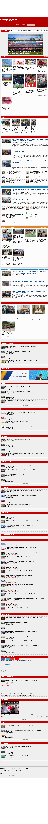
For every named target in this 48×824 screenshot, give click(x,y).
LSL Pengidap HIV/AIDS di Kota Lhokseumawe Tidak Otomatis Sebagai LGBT (20, 412)
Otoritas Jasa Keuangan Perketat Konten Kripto (39, 216)
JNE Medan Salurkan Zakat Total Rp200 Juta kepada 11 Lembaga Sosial (19, 525)
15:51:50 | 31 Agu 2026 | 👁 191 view (12, 548)
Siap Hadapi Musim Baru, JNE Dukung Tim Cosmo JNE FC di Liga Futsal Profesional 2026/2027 (24, 579)
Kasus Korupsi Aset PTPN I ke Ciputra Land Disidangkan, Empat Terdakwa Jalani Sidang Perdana (16, 128)
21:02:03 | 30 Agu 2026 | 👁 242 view (12, 553)
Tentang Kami (2, 768)
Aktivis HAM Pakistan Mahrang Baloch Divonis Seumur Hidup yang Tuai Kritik (38, 181)
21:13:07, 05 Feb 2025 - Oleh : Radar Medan (20, 274)
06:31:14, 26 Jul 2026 (34, 209)
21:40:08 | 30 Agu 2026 (6, 112)
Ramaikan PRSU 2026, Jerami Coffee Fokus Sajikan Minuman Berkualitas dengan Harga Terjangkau (24, 725)
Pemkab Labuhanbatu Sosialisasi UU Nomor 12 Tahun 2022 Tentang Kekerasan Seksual (23, 626)
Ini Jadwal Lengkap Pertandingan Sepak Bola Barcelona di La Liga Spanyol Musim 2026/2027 (24, 603)
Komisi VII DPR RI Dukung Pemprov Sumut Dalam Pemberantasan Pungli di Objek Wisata (14, 177)
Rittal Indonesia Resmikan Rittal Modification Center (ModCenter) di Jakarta (19, 499)
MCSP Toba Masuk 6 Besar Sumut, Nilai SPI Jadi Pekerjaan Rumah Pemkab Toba (21, 400)
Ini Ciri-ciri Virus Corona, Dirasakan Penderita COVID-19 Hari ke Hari (19, 640)
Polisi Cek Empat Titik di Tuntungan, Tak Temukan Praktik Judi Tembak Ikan (19, 355)
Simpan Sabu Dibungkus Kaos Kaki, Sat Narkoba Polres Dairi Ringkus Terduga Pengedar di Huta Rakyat (25, 360)
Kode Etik (23, 768)
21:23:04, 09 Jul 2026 (10, 182)
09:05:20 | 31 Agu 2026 (41, 71)
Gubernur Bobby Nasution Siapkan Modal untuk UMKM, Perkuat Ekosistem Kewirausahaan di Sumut (15, 208)
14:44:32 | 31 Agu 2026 (29, 70)
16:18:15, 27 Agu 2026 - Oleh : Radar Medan (20, 201)
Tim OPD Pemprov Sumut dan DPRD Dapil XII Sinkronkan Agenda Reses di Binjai (38, 172)
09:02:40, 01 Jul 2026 (34, 182)
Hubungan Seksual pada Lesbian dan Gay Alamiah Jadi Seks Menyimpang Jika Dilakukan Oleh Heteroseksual (26, 416)
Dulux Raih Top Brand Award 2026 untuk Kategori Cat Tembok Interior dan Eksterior (21, 495)
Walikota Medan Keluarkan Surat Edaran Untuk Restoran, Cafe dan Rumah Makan (16, 695)
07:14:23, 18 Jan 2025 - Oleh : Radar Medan (20, 294)
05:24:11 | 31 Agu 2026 (41, 95)
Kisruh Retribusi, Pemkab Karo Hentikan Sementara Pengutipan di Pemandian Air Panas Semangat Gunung (38, 316)
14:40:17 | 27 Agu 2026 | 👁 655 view (12, 604)
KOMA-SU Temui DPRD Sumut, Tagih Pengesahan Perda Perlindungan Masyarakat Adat (22, 520)
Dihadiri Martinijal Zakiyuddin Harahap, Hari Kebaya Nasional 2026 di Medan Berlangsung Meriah (24, 478)
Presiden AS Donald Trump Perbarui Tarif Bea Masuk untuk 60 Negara (38, 208)
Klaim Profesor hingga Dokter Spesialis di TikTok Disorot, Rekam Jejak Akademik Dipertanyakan (6, 243)
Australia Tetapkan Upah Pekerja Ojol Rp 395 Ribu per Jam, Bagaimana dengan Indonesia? (14, 220)
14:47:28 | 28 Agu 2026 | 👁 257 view (12, 571)
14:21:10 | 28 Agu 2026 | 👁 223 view (12, 567)
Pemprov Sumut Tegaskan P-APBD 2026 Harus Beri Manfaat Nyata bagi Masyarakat (22, 570)
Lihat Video (3, 716)
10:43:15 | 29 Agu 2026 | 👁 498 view (12, 562)
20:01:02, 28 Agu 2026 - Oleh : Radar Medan (20, 192)
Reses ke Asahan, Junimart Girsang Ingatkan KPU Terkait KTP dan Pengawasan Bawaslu (23, 617)
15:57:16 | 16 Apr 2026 (21, 318)
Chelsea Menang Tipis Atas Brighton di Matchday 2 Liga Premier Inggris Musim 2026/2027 (24, 52)
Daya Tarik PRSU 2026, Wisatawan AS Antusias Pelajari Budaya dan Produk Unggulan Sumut (23, 730)
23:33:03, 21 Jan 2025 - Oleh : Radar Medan (20, 284)
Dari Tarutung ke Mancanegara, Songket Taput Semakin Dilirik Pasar (18, 746)
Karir (27, 768)
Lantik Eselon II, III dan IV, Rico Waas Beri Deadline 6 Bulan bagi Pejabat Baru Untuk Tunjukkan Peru (18, 260)
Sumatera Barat (4, 12)
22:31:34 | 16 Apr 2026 (36, 319)
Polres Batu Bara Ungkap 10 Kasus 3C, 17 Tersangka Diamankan (17, 351)
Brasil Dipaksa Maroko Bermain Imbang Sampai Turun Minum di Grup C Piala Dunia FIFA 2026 (30, 240)
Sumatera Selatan (5, 9)
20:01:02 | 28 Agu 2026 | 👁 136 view (12, 585)
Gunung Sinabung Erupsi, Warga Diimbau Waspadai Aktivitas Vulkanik (19, 542)
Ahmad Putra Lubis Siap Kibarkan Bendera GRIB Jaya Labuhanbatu (18, 391)
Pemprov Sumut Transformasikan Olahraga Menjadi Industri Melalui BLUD (20, 589)
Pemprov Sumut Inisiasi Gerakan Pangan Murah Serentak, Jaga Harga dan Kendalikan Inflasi (24, 593)
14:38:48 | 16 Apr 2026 (6, 336)
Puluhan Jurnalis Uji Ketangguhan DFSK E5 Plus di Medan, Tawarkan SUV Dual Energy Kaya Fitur (24, 490)
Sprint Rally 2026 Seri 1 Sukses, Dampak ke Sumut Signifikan (17, 755)
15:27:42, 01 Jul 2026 (34, 178)
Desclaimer (12, 768)
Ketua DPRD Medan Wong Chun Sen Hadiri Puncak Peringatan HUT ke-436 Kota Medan (38, 177)
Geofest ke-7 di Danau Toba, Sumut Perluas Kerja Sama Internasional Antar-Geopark (22, 315)
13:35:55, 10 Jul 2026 (10, 173)
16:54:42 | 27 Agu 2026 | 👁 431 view (12, 590)
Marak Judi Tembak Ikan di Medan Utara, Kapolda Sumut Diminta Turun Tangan (20, 346)
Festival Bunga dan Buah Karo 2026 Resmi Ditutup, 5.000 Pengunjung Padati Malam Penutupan (23, 465)
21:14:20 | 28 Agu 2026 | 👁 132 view (12, 581)
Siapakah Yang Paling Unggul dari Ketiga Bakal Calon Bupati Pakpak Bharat (15, 693)
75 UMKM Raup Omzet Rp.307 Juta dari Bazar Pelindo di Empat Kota (19, 584)
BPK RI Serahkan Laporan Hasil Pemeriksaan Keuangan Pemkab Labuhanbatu (21, 631)
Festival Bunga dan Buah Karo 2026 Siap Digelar (14, 474)
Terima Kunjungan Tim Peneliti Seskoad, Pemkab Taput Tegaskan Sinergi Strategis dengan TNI (24, 598)
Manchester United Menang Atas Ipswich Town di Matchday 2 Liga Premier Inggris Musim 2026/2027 (29, 90)
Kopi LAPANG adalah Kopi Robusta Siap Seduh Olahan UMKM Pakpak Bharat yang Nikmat (18, 688)
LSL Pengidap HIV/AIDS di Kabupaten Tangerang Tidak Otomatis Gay (18, 426)
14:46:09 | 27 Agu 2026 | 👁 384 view (12, 599)
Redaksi (7, 768)
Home (1, 773)
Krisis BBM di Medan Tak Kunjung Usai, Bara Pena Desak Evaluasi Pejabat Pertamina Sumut (23, 751)
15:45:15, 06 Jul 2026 (34, 173)
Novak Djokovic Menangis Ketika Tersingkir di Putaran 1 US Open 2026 (18, 439)
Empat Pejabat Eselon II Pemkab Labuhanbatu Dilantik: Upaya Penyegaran (19, 386)
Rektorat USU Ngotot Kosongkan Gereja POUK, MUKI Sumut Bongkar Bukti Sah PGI (6, 128)
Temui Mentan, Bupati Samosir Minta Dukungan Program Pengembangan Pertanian (22, 645)
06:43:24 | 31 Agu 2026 (17, 94)
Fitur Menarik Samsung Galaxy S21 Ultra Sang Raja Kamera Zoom (18, 504)
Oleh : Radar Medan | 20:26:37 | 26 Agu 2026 (20, 142)
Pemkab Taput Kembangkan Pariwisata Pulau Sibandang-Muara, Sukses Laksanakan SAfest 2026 (7, 333)
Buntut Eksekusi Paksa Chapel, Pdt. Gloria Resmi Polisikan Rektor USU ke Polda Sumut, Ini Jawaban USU (18, 237)
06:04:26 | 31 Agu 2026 (29, 93)
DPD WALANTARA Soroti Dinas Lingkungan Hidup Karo (16, 622)
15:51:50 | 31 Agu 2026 (17, 71)
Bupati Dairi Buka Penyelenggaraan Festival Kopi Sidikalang (21, 680)
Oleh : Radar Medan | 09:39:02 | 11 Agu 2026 (20, 153)
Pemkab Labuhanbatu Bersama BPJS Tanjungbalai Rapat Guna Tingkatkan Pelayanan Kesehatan (25, 636)
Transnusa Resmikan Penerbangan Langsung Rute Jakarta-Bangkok (7, 315)
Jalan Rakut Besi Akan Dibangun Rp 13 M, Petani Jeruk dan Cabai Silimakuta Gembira (20, 714)
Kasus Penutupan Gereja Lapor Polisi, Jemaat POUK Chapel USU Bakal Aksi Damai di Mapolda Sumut (24, 516)
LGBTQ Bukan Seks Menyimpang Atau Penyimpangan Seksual (17, 421)
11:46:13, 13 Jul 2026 (34, 214)
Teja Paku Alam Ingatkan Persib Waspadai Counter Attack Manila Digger (20, 556)
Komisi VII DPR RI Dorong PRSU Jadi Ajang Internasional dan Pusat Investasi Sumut (14, 172)
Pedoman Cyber (18, 768)
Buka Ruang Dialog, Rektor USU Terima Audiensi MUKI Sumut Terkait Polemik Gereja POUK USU (25, 128)
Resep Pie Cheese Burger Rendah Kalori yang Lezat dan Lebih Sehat (18, 734)
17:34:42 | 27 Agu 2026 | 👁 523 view (12, 576)
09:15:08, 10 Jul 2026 (10, 178)
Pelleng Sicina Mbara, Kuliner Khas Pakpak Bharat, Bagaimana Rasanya (15, 691)
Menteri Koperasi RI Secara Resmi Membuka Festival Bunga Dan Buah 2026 (20, 469)
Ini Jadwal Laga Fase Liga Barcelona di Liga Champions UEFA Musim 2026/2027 (20, 444)
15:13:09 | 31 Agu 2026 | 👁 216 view (12, 544)
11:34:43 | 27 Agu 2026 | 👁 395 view (12, 608)
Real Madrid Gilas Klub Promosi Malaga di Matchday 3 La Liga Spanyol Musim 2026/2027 (42, 91)
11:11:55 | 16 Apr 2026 (6, 318)
